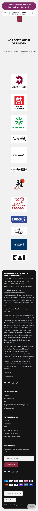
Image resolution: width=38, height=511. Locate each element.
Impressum (8, 424)
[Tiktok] (17, 383)
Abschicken (11, 465)
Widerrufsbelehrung (11, 430)
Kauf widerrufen (19, 19)
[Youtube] (9, 383)
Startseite (16, 51)
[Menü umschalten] (5, 13)
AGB (5, 427)
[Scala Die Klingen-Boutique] (19, 13)
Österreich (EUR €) (12, 493)
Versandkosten (9, 398)
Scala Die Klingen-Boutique (16, 505)
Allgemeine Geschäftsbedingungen (16, 405)
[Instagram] (13, 383)
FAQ (5, 402)
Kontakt (6, 395)
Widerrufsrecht (9, 408)
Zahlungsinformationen (12, 437)
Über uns (7, 420)
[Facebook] (5, 383)
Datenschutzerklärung (11, 433)
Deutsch (8, 500)
